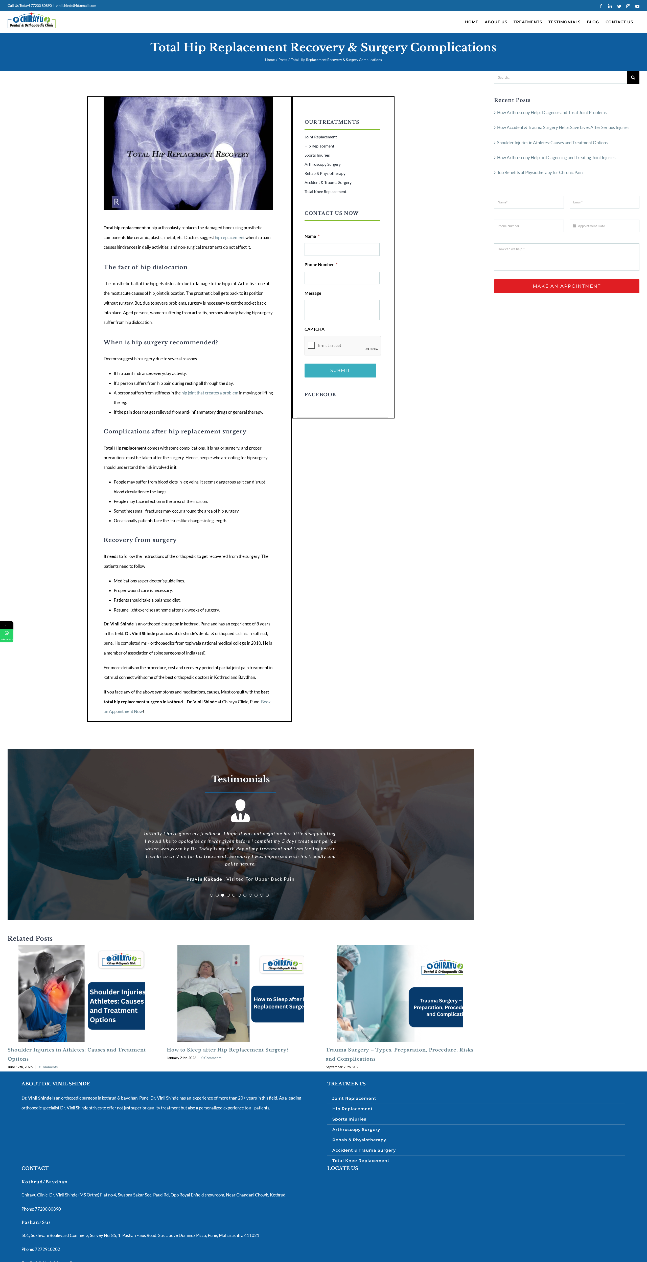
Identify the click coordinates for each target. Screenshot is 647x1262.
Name (312, 236)
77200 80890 (41, 5)
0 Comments (48, 1044)
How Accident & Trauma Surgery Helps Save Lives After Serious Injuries (563, 127)
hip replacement (230, 237)
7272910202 (47, 1226)
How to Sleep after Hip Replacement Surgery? (228, 1027)
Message (313, 293)
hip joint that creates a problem (209, 392)
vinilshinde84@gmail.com (76, 5)
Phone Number (321, 264)
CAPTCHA (315, 329)
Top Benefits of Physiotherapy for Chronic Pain (540, 172)
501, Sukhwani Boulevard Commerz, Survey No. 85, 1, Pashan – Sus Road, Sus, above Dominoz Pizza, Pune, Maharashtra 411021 (140, 1212)
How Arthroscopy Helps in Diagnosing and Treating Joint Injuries (556, 157)
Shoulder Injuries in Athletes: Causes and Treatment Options (552, 142)
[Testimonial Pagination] (211, 872)
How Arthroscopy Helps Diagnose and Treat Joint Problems (552, 112)
